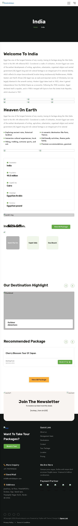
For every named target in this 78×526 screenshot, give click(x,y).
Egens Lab (64, 518)
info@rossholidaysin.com (12, 478)
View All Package (61, 227)
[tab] (13, 243)
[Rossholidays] (8, 3)
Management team (46, 436)
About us (43, 432)
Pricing (42, 456)
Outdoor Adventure (12, 323)
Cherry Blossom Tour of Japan (21, 353)
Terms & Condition (23, 522)
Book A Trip (63, 362)
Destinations (44, 440)
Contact (43, 444)
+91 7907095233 (10, 469)
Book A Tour (12, 446)
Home (35, 27)
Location (43, 452)
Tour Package (45, 448)
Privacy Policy (8, 522)
